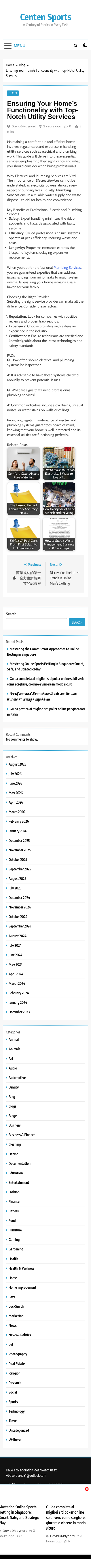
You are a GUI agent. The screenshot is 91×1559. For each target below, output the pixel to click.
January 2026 (18, 831)
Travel (13, 1420)
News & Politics (20, 1334)
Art (11, 1058)
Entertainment (19, 1182)
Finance (14, 1201)
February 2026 (19, 821)
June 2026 (15, 783)
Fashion (14, 1192)
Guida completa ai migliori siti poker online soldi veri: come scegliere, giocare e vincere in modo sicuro (66, 1517)
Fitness (14, 1211)
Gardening (16, 1249)
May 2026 (16, 792)
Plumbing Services (67, 267)
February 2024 (19, 993)
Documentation (19, 1163)
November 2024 (20, 907)
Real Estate (17, 1363)
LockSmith (16, 1306)
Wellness (15, 1439)
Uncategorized (19, 1430)
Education (16, 1173)
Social (13, 1392)
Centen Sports (45, 16)
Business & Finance (22, 1134)
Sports (13, 1401)
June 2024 (15, 954)
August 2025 (17, 878)
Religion (14, 1373)
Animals (14, 1048)
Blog (13, 93)
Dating (13, 1154)
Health (13, 1258)
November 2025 (20, 850)
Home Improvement (22, 1287)
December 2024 (19, 897)
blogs (12, 1106)
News (13, 1325)
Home (13, 1277)
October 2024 (18, 916)
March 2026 (17, 811)
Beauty (14, 1087)
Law (12, 1296)
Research (15, 1382)
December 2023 (19, 1012)
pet (11, 1344)
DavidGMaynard (24, 126)
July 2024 (15, 945)
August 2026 (18, 764)
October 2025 (18, 859)
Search (11, 613)
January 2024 (18, 1002)
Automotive (17, 1077)
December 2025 (19, 840)
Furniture (15, 1230)
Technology (17, 1411)
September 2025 (20, 869)
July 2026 (15, 773)
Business (15, 1125)
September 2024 (20, 926)
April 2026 (16, 802)
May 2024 (16, 964)
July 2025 (15, 888)
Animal (14, 1039)
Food (12, 1220)
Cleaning (15, 1144)
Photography (18, 1354)
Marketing (16, 1315)
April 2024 (16, 973)
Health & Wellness (21, 1268)
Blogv (13, 1115)
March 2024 (17, 983)
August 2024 (18, 935)
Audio (13, 1068)
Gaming (14, 1239)
